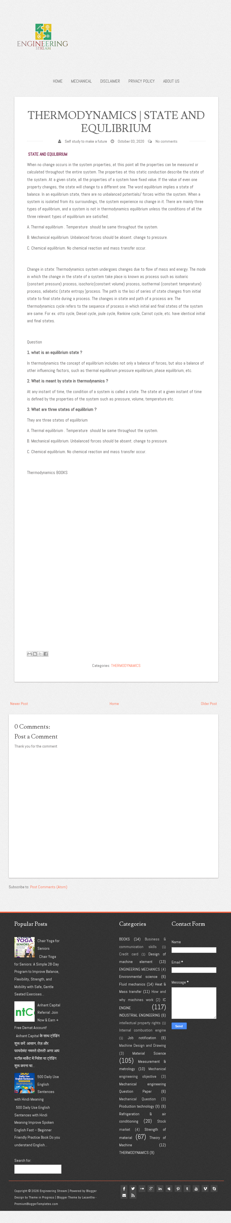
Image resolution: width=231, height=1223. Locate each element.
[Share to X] (40, 654)
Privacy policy (141, 81)
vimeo (205, 1188)
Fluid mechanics (132, 984)
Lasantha (88, 1197)
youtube (196, 1188)
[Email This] (29, 654)
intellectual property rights (140, 1022)
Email (124, 1195)
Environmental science (138, 976)
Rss (133, 1195)
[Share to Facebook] (45, 654)
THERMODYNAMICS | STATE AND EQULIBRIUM (116, 122)
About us (171, 81)
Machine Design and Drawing (142, 1045)
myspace (169, 1188)
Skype (214, 1188)
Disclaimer (110, 81)
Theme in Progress (41, 1197)
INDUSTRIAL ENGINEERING (139, 1015)
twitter (133, 1188)
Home (58, 81)
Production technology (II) (139, 1106)
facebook (124, 1188)
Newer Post (19, 703)
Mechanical (81, 81)
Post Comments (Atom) (48, 886)
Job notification (142, 1037)
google (151, 1188)
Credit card (128, 954)
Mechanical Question (137, 1098)
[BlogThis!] (35, 654)
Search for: (22, 1160)
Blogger (91, 1191)
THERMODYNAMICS (126, 665)
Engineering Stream (53, 1191)
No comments (166, 141)
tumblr (187, 1188)
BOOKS (124, 939)
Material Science (149, 1053)
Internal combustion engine (142, 1030)
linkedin (160, 1188)
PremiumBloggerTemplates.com (36, 1204)
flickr (142, 1188)
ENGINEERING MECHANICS (139, 969)
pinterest (178, 1188)
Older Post (209, 703)
